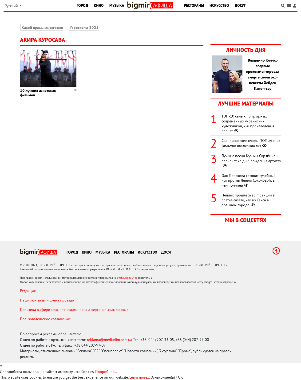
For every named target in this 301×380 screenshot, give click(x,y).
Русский (12, 5)
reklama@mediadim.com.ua (109, 339)
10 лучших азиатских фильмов (38, 92)
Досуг (240, 5)
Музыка (116, 5)
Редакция (28, 290)
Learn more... (139, 377)
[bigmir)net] (139, 5)
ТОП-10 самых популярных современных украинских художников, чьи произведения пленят (248, 123)
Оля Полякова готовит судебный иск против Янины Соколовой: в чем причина (249, 180)
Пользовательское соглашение (45, 319)
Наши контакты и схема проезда (47, 300)
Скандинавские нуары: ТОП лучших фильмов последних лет (251, 143)
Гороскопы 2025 (84, 27)
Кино (99, 5)
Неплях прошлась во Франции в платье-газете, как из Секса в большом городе (248, 200)
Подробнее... (106, 371)
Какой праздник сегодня (42, 27)
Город (82, 5)
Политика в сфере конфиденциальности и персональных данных (74, 309)
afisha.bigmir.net (127, 277)
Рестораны (194, 5)
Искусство (219, 5)
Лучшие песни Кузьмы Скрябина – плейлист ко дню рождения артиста (251, 158)
